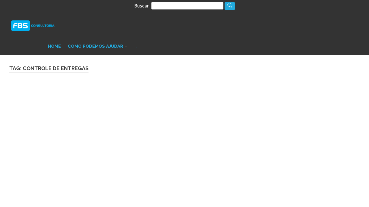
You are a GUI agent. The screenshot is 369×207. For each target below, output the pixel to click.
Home (54, 46)
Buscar (141, 5)
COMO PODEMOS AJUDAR (95, 46)
